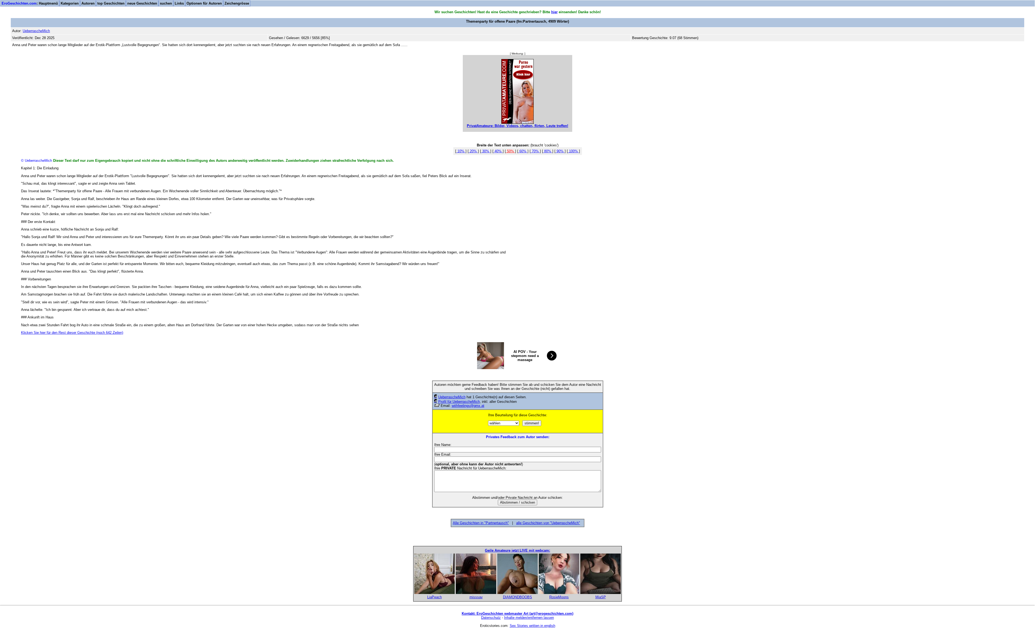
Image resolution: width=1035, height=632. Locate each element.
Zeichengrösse (237, 3)
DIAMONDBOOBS (517, 597)
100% (573, 151)
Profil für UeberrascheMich (459, 402)
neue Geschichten (142, 3)
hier (554, 12)
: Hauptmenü (30, 3)
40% (498, 151)
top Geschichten (111, 3)
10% (460, 151)
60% (522, 151)
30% (485, 151)
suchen (166, 3)
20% (473, 151)
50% (510, 151)
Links (179, 3)
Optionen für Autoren (204, 3)
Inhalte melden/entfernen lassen (529, 618)
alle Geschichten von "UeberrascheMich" (548, 523)
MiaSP (600, 597)
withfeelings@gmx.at (468, 406)
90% (560, 151)
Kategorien (70, 3)
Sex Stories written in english (532, 626)
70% (535, 151)
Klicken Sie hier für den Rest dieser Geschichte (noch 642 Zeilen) (72, 333)
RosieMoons (559, 597)
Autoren (88, 3)
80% (547, 151)
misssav (476, 597)
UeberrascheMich (451, 397)
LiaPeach (434, 597)
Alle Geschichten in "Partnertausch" (481, 523)
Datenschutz (491, 618)
